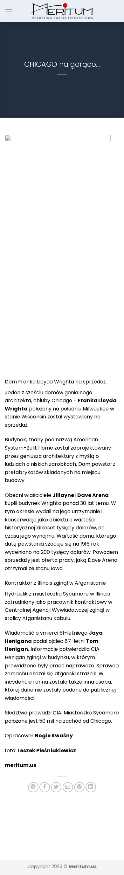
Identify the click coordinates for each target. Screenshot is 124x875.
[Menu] (8, 11)
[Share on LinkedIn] (91, 787)
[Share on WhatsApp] (33, 787)
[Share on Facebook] (44, 787)
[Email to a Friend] (68, 787)
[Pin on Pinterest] (79, 787)
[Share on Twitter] (56, 787)
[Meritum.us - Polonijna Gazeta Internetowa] (62, 11)
